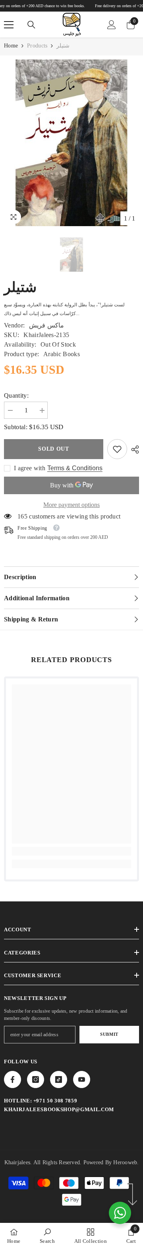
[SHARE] (133, 449)
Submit (109, 1034)
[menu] (9, 25)
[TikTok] (58, 1079)
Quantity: (16, 395)
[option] (71, 142)
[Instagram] (35, 1079)
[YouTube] (81, 1079)
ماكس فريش (46, 325)
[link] (117, 449)
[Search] (31, 25)
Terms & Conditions (74, 468)
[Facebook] (12, 1079)
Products (37, 46)
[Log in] (111, 24)
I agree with (29, 468)
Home (11, 46)
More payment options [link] (71, 504)
